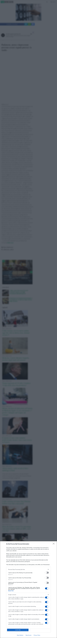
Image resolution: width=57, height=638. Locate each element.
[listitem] (28, 569)
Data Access (28, 635)
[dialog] (28, 589)
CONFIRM (18, 630)
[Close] (54, 544)
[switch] (47, 573)
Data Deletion (20, 635)
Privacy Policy (37, 635)
